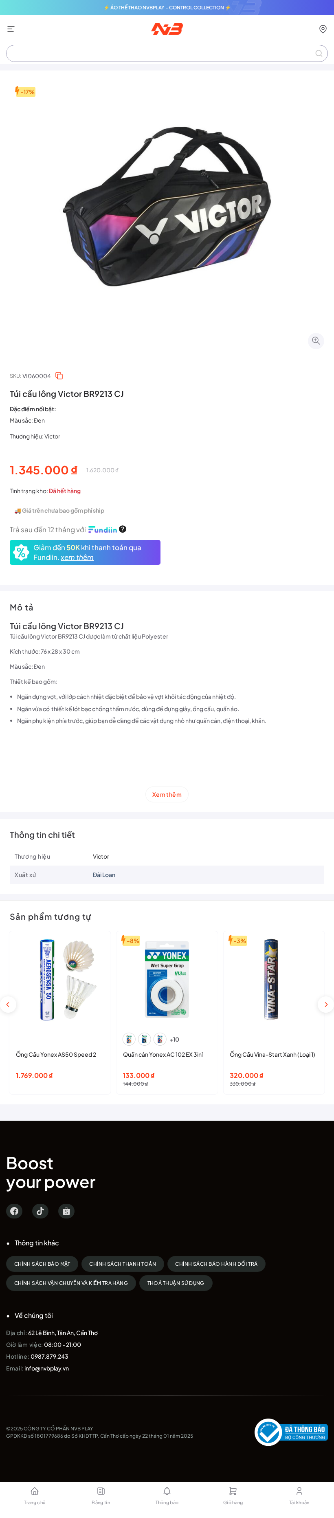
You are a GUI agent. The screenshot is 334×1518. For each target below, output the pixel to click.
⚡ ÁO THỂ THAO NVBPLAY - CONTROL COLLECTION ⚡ (167, 7)
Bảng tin (101, 1502)
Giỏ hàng (233, 1502)
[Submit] (318, 53)
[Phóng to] (316, 341)
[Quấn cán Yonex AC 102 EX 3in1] (167, 980)
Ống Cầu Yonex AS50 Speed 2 (56, 1054)
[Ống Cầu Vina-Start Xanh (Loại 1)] (274, 980)
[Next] (326, 1004)
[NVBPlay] (167, 29)
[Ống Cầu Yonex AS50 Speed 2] (60, 980)
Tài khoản (299, 1502)
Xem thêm (167, 794)
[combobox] (167, 53)
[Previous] (8, 1004)
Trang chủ (34, 1502)
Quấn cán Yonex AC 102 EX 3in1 (163, 1054)
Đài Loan (104, 874)
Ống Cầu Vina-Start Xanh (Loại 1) (272, 1054)
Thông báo (167, 1502)
